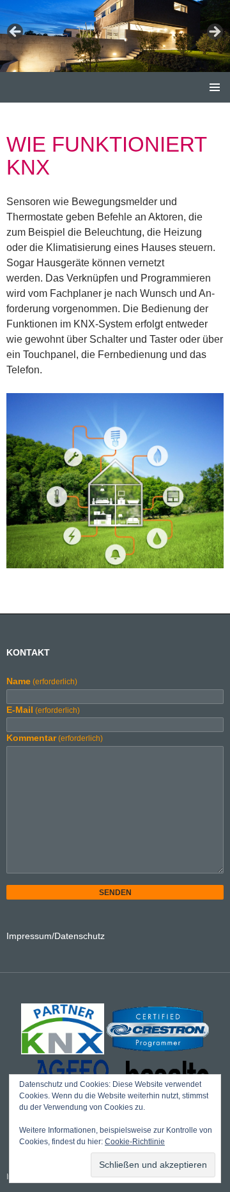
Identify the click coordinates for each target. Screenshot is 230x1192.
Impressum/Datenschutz (55, 936)
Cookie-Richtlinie (135, 1141)
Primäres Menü (214, 87)
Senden (115, 892)
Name (41, 681)
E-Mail (43, 710)
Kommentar (54, 738)
